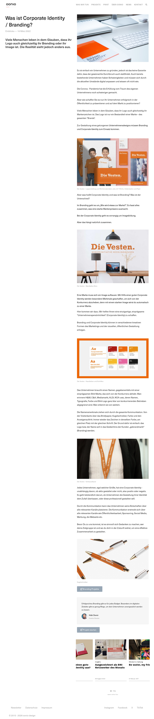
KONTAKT (138, 4)
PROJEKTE (96, 4)
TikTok (140, 707)
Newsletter (16, 707)
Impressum (46, 707)
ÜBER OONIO (117, 4)
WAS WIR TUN (82, 4)
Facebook (122, 707)
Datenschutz (31, 707)
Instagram (109, 707)
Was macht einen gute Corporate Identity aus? (76, 666)
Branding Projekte (90, 588)
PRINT (106, 4)
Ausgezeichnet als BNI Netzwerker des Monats (110, 666)
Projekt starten (89, 629)
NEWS (128, 4)
